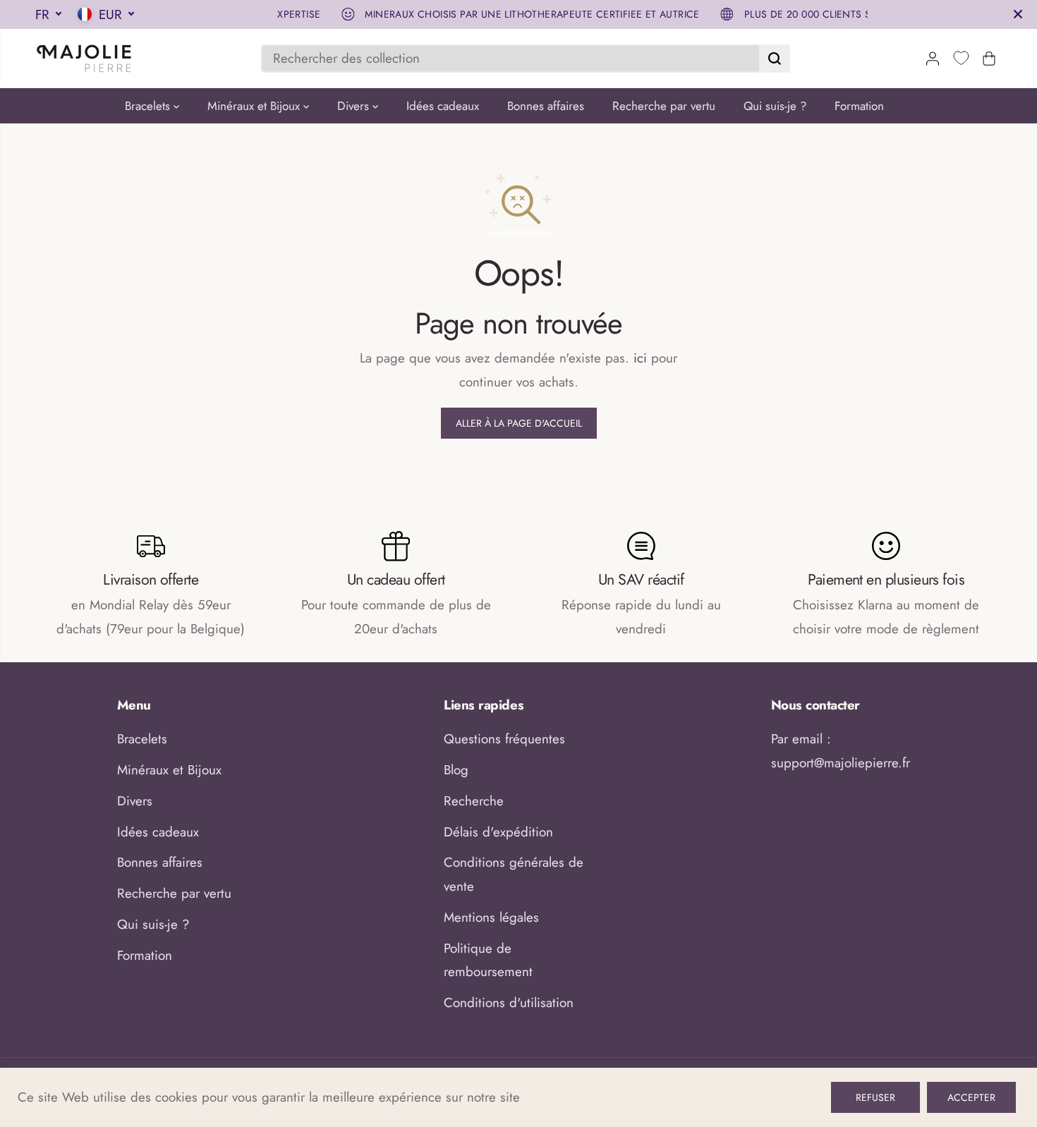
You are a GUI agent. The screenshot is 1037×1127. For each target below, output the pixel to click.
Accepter (971, 1097)
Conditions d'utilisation (509, 1002)
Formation (859, 105)
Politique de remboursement (488, 960)
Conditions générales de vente (513, 874)
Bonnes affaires (545, 105)
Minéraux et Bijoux (255, 105)
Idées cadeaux (442, 105)
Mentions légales (491, 917)
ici (640, 357)
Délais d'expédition (498, 831)
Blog (456, 769)
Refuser (875, 1097)
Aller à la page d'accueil (519, 423)
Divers (354, 105)
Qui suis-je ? (775, 105)
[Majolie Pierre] (84, 58)
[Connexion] (932, 58)
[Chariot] (989, 58)
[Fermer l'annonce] (1018, 14)
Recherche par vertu (663, 105)
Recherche (474, 800)
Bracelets (149, 105)
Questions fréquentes (504, 738)
